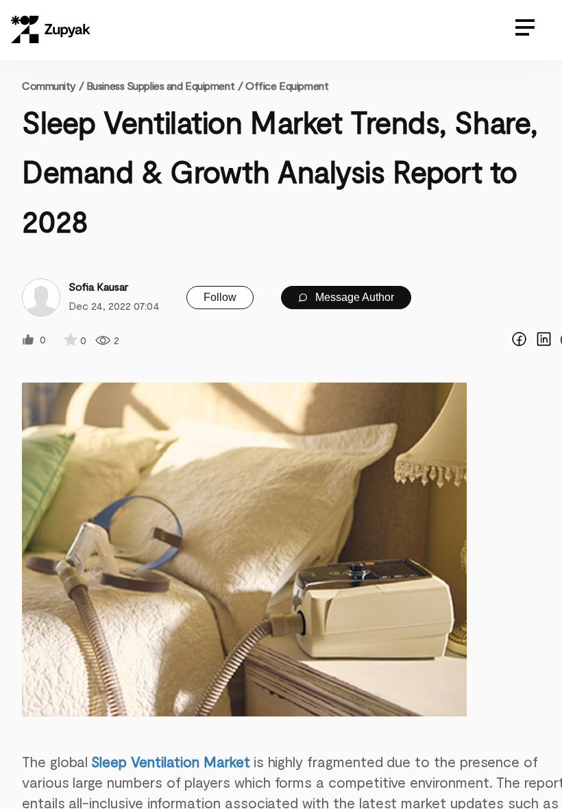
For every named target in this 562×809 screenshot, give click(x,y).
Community (53, 85)
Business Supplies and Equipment (160, 85)
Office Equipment (286, 85)
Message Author (353, 297)
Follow (220, 297)
